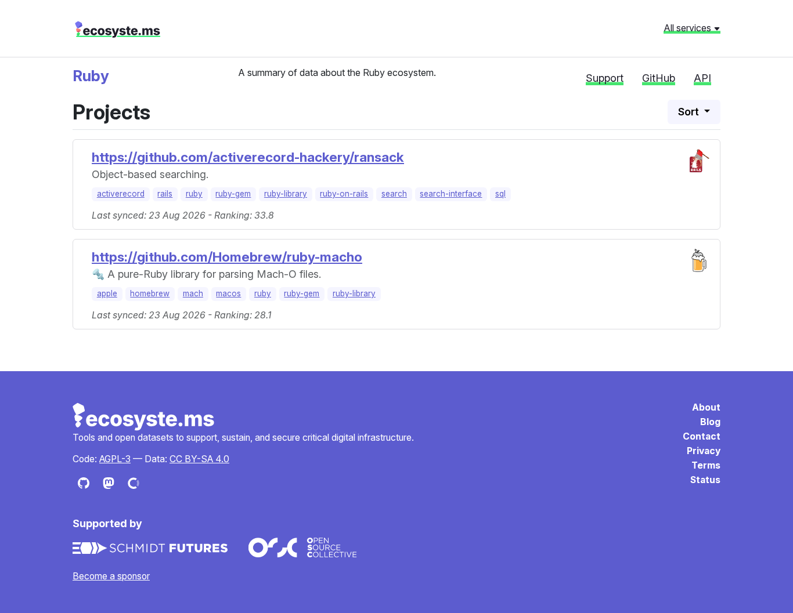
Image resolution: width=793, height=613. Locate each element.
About (706, 407)
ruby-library (285, 193)
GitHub (658, 78)
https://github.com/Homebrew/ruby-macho (227, 256)
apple (107, 293)
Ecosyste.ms (144, 416)
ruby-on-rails (344, 193)
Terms (705, 465)
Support (604, 78)
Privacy (703, 450)
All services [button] (688, 28)
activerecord (121, 193)
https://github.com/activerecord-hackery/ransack (248, 157)
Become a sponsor (111, 576)
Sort (689, 112)
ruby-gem (233, 193)
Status (705, 479)
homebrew (150, 293)
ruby (194, 193)
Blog (710, 421)
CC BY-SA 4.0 (199, 459)
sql (500, 193)
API (702, 78)
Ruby (91, 76)
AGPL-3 (115, 459)
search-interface (451, 193)
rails (164, 193)
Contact (701, 436)
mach (193, 293)
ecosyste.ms (118, 29)
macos (228, 293)
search (394, 193)
